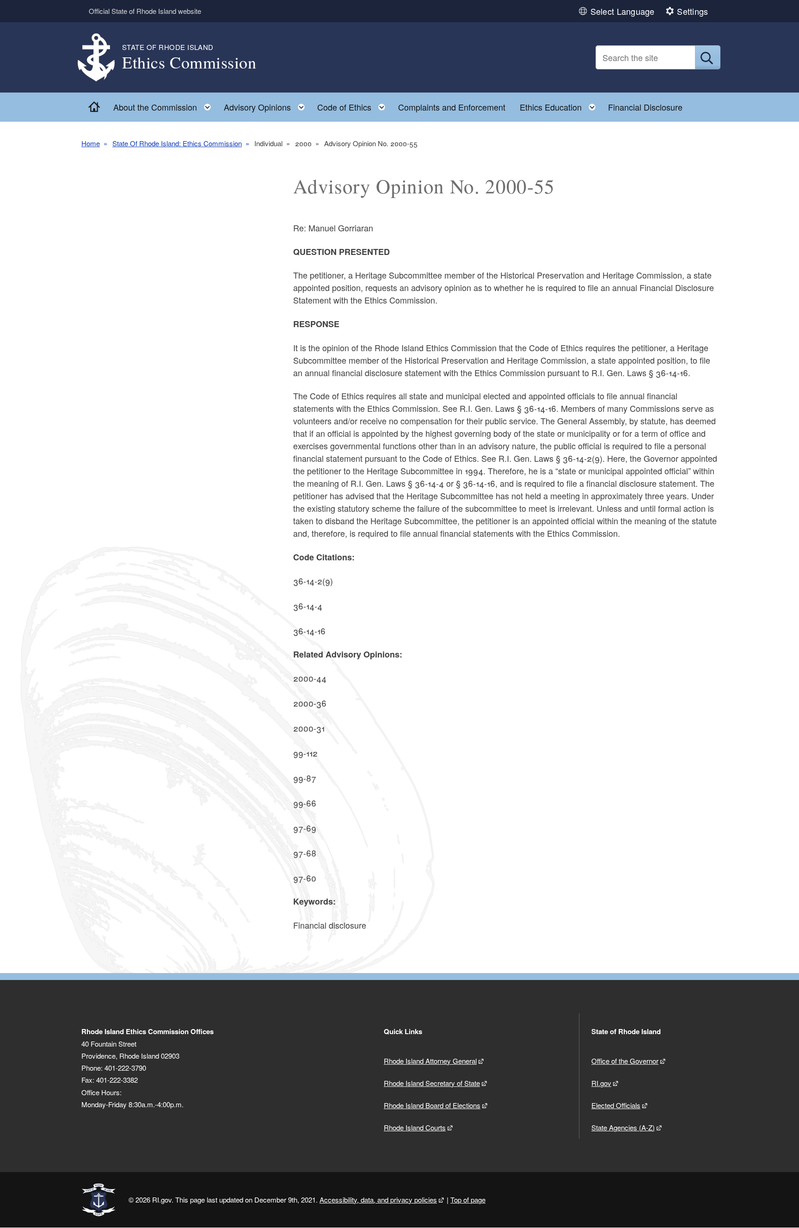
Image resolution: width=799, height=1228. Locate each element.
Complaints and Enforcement (451, 107)
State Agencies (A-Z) (623, 1127)
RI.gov (601, 1083)
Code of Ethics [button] (354, 105)
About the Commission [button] (164, 105)
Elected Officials (615, 1105)
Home (90, 143)
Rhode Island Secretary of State (432, 1083)
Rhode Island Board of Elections (432, 1105)
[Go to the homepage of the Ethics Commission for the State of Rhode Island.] (101, 57)
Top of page (468, 1199)
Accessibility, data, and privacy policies (378, 1199)
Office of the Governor (624, 1061)
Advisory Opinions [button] (267, 105)
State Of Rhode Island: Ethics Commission (177, 143)
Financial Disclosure (645, 107)
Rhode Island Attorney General (430, 1061)
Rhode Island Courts (415, 1127)
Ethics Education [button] (560, 105)
